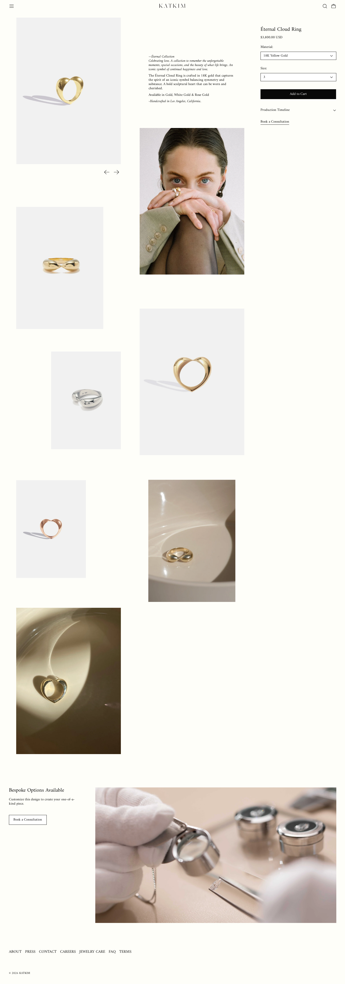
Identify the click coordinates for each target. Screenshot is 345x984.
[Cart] (333, 6)
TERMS (125, 951)
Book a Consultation (275, 122)
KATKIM (24, 973)
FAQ (112, 951)
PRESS (30, 951)
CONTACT (48, 951)
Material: (267, 47)
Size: (264, 68)
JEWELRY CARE (92, 951)
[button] (325, 6)
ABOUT (15, 951)
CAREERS (68, 951)
